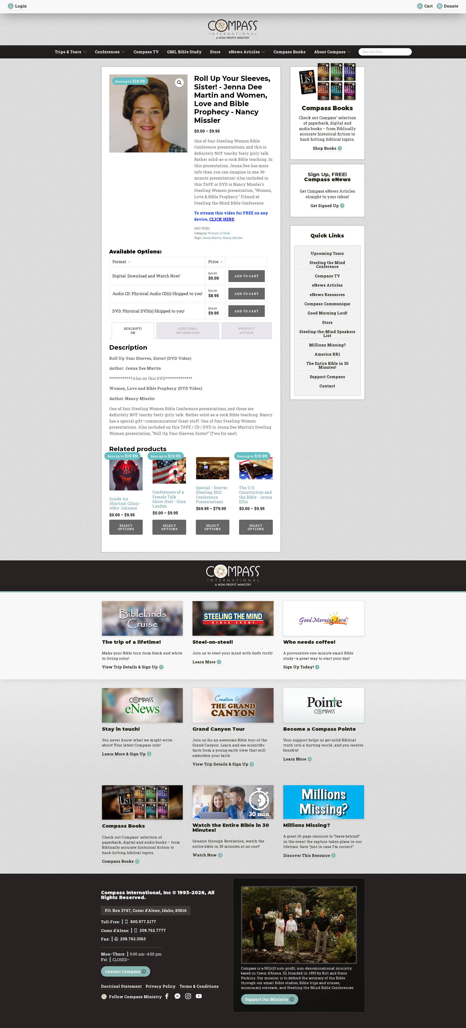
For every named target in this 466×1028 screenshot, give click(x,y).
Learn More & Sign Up (124, 754)
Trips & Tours (68, 51)
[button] (179, 82)
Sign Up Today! (298, 667)
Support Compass (327, 377)
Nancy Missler (233, 238)
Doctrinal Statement (121, 986)
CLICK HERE (221, 219)
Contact (327, 386)
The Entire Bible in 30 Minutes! (327, 365)
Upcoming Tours (327, 253)
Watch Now (204, 855)
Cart (428, 5)
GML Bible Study (184, 51)
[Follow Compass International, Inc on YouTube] (199, 996)
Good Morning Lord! (327, 313)
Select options (126, 527)
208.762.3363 (133, 939)
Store (215, 51)
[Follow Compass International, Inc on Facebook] (167, 996)
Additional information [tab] (188, 331)
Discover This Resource (306, 855)
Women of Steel (219, 233)
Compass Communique (327, 304)
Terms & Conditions (199, 986)
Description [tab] (133, 331)
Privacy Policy (161, 986)
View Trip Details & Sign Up (130, 667)
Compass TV (146, 51)
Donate (451, 5)
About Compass (330, 51)
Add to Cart (246, 276)
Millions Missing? (327, 345)
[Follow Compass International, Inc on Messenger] (177, 996)
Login (21, 5)
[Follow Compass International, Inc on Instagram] (188, 996)
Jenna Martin (211, 238)
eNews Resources (327, 295)
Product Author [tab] (246, 331)
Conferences (107, 51)
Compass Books (290, 51)
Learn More (204, 662)
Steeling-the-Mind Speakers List (327, 334)
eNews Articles (244, 51)
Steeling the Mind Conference (327, 265)
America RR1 (327, 354)
